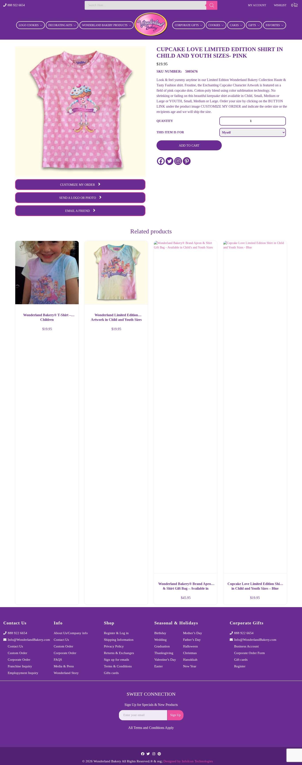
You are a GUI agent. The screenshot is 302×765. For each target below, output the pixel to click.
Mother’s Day (192, 633)
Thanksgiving (163, 653)
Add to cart (189, 145)
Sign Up (175, 715)
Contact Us (15, 646)
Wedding (160, 639)
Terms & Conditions (118, 666)
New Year (189, 666)
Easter (158, 666)
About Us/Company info (71, 633)
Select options (71, 599)
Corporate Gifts (187, 25)
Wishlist (280, 5)
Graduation (162, 646)
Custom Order (17, 653)
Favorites (273, 25)
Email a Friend (77, 211)
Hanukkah (190, 659)
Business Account (246, 646)
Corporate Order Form (249, 653)
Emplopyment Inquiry (23, 673)
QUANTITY (165, 121)
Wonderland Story (66, 673)
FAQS (58, 659)
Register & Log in (116, 633)
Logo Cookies (29, 25)
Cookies (214, 25)
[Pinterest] (187, 161)
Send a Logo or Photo (77, 197)
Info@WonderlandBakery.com (27, 639)
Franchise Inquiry (20, 666)
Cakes (234, 25)
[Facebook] (161, 161)
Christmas (190, 653)
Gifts (252, 25)
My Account (257, 5)
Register (239, 666)
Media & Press (64, 666)
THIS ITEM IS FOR (170, 132)
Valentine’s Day (165, 659)
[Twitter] (169, 161)
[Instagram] (178, 161)
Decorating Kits (60, 25)
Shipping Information (119, 639)
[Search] (211, 5)
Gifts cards (111, 673)
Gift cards (241, 659)
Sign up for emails (116, 659)
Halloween (190, 646)
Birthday (160, 633)
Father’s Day (192, 639)
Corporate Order (19, 659)
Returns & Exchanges (119, 653)
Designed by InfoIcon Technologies (188, 761)
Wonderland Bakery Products (105, 25)
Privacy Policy (114, 646)
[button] (140, 599)
